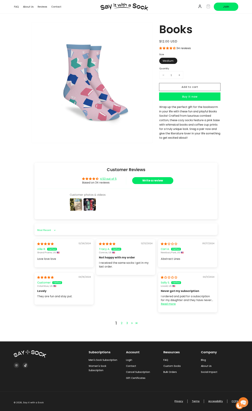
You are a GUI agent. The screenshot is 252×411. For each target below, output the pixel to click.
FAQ (165, 360)
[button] (167, 48)
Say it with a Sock (33, 402)
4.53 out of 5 (108, 179)
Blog (203, 360)
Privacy (179, 401)
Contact (131, 366)
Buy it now (189, 97)
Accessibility (215, 401)
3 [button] (127, 323)
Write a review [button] (152, 180)
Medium (168, 61)
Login (129, 360)
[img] (45, 244)
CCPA (235, 401)
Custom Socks (172, 366)
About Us (206, 366)
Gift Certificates (135, 378)
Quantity (164, 68)
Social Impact (209, 372)
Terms (196, 401)
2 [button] (121, 323)
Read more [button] (168, 304)
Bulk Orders (170, 372)
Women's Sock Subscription (97, 368)
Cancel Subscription (138, 372)
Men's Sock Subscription (103, 360)
